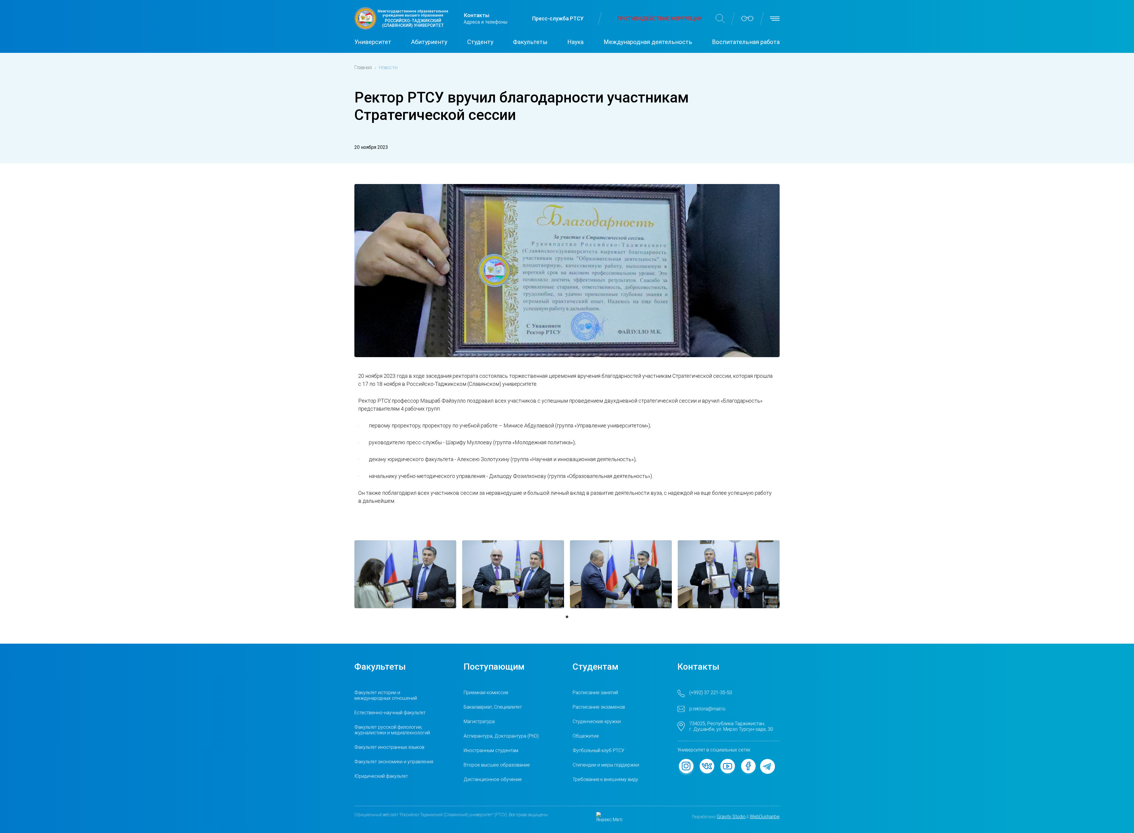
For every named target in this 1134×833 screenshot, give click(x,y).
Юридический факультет (381, 776)
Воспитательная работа (746, 41)
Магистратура (479, 721)
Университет (372, 41)
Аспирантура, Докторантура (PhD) (501, 736)
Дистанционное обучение (493, 779)
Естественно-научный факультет (390, 712)
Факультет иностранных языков (389, 747)
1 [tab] (567, 617)
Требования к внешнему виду (605, 779)
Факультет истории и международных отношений (385, 695)
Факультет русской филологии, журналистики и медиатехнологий (392, 730)
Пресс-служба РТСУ (558, 18)
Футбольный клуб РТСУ (598, 750)
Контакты (476, 15)
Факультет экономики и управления (393, 761)
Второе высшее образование (497, 765)
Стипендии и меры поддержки (606, 765)
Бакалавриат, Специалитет (493, 707)
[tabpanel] (405, 574)
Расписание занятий (595, 692)
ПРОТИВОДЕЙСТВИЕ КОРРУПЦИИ (659, 18)
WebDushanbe (765, 816)
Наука (575, 41)
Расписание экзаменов (599, 707)
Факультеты (530, 41)
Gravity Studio (731, 816)
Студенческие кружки (597, 721)
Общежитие (586, 736)
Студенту (480, 41)
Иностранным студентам (491, 750)
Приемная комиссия (486, 692)
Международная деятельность (648, 41)
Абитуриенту (429, 41)
